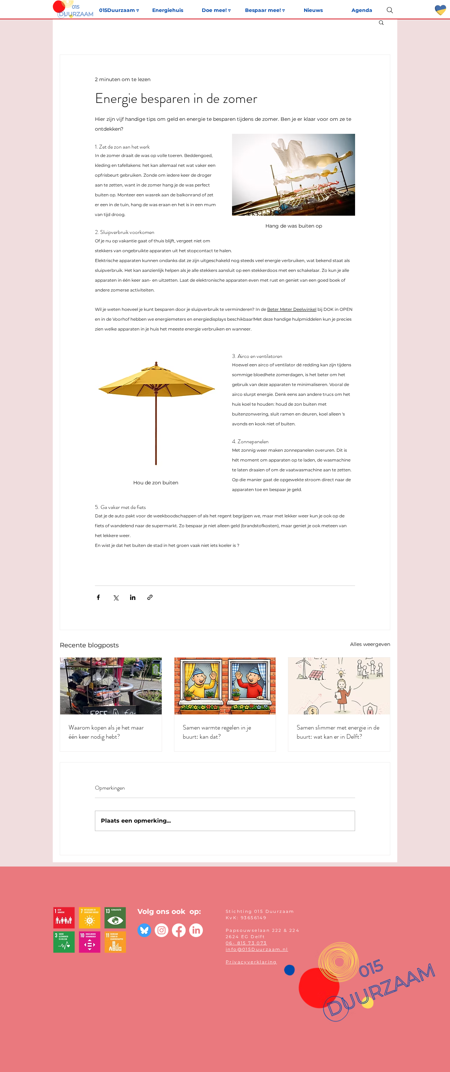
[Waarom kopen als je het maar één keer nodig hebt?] (111, 686)
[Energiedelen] (339, 686)
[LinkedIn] (196, 930)
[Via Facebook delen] (98, 597)
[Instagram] (161, 930)
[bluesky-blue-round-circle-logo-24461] (144, 930)
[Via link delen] (150, 597)
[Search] (389, 10)
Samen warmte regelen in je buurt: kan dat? (217, 732)
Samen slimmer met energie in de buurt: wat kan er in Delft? (338, 732)
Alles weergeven (370, 644)
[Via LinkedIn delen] (132, 597)
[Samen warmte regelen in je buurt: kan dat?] (225, 686)
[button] (381, 22)
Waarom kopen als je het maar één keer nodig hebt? (106, 732)
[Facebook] (179, 930)
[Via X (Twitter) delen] (115, 597)
